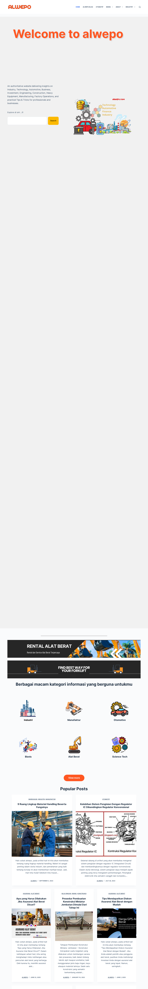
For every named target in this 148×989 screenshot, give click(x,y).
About (118, 7)
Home (78, 7)
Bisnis (108, 7)
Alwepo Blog (88, 7)
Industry (129, 7)
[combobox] (27, 121)
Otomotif (99, 7)
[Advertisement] (74, 65)
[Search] (140, 7)
